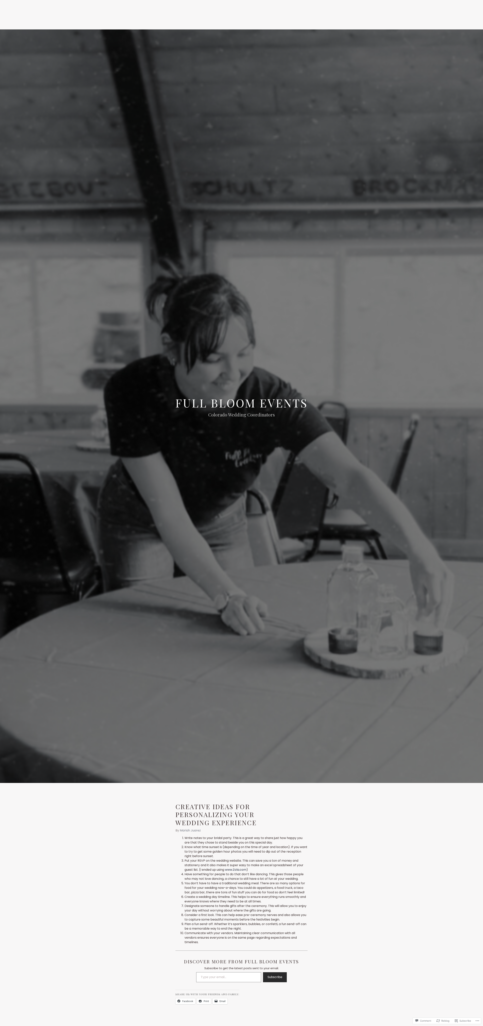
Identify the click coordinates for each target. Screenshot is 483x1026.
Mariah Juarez (190, 830)
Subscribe (275, 977)
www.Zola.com (235, 869)
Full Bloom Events (241, 402)
